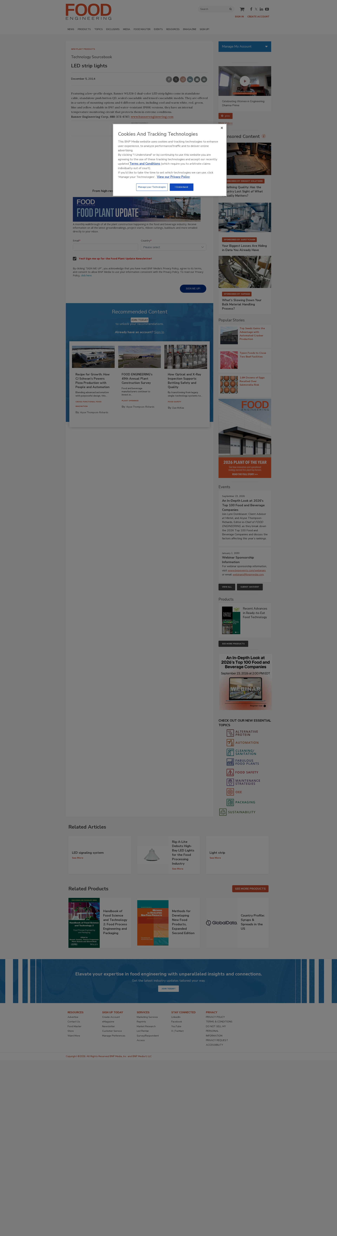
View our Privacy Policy (173, 177)
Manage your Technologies (152, 187)
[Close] (222, 128)
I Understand (181, 187)
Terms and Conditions (145, 164)
